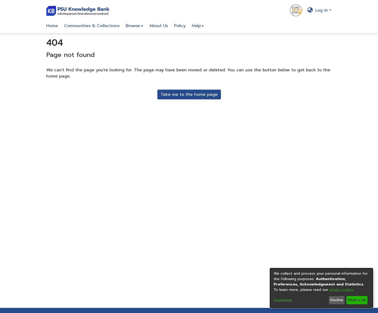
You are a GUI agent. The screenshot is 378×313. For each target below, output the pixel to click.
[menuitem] (134, 26)
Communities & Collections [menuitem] (92, 26)
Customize (283, 300)
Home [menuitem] (52, 26)
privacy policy (341, 289)
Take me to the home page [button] (189, 94)
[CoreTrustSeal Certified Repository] (296, 10)
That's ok (357, 300)
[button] (79, 10)
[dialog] (321, 288)
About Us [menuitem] (158, 26)
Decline (336, 300)
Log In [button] (322, 10)
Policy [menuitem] (180, 26)
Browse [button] (133, 26)
